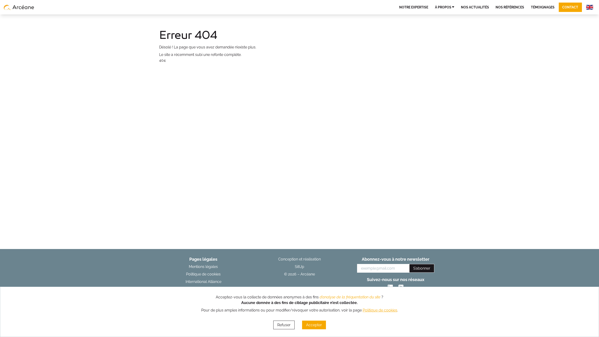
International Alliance (203, 281)
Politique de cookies (203, 274)
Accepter (314, 325)
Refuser (284, 325)
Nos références (510, 7)
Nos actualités (475, 7)
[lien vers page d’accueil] (19, 7)
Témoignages (543, 7)
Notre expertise (413, 7)
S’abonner (421, 268)
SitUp (299, 266)
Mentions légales (203, 266)
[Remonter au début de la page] (581, 314)
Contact (570, 7)
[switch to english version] (590, 7)
